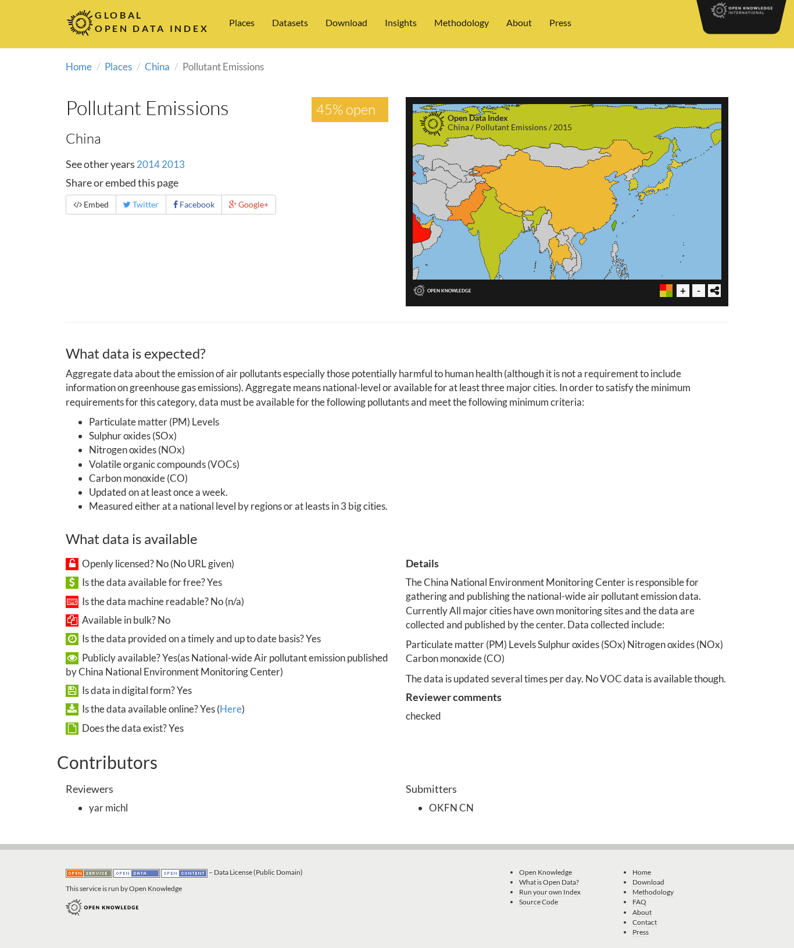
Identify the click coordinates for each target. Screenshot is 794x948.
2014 (148, 164)
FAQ (639, 901)
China (157, 66)
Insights (401, 22)
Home (79, 66)
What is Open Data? (549, 882)
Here (231, 709)
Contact (644, 922)
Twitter (145, 204)
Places (242, 22)
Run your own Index (550, 892)
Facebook (196, 204)
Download (346, 22)
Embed (95, 204)
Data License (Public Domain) (258, 872)
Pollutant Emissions (147, 107)
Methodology (461, 22)
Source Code (538, 901)
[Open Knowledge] (102, 906)
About (519, 22)
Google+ (253, 204)
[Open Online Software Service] (89, 872)
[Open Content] (185, 872)
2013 (173, 164)
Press (560, 22)
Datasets (290, 22)
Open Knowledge (155, 888)
